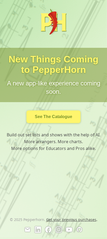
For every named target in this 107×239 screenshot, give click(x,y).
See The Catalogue (53, 116)
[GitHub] (79, 229)
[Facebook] (48, 229)
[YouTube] (69, 229)
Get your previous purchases (71, 219)
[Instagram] (59, 229)
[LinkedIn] (38, 229)
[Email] (27, 229)
